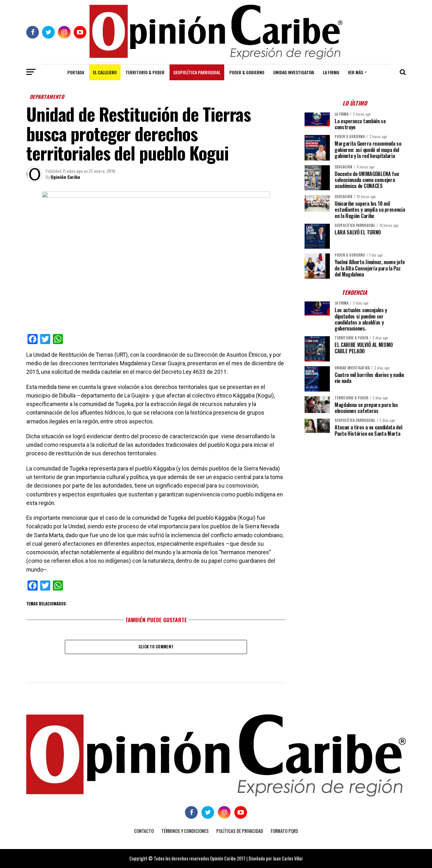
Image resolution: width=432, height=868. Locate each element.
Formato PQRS (284, 831)
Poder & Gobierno (246, 72)
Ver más (355, 72)
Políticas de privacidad (239, 831)
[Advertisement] (355, 485)
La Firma (331, 72)
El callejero (105, 72)
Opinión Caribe (65, 176)
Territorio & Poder (145, 72)
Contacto (144, 831)
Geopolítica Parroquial (196, 72)
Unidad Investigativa (293, 72)
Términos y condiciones (185, 831)
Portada (75, 72)
